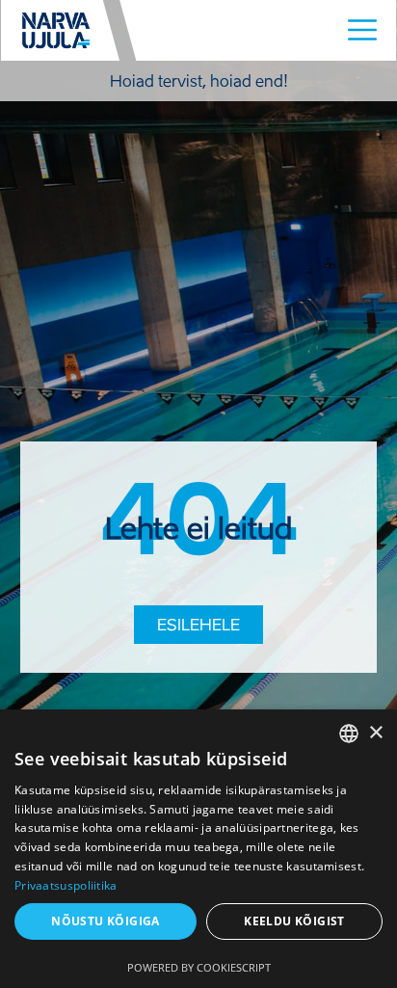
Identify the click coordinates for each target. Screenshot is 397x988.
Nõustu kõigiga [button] (105, 921)
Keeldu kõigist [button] (294, 921)
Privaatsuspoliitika (66, 885)
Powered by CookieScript (199, 967)
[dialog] (198, 848)
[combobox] (348, 733)
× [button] (375, 733)
